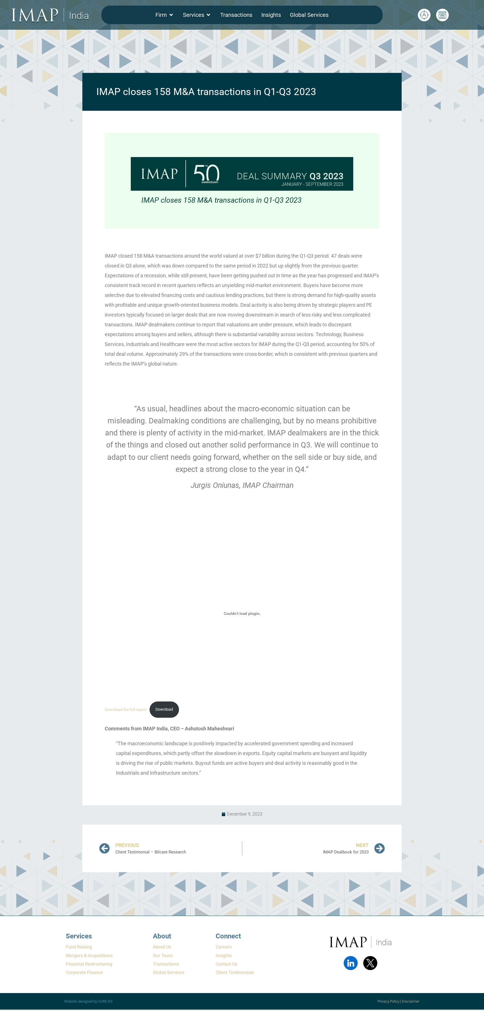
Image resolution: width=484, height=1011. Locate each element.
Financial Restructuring (89, 964)
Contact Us (226, 964)
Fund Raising (79, 947)
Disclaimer (411, 1001)
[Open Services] (208, 15)
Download (164, 709)
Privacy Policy (388, 1001)
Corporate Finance (84, 972)
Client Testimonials (235, 972)
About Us (162, 947)
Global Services (168, 972)
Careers (224, 947)
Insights (224, 955)
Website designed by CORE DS (88, 1001)
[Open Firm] (171, 15)
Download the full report (125, 709)
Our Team (163, 955)
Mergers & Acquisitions (89, 955)
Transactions (166, 964)
